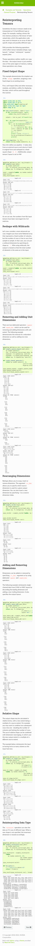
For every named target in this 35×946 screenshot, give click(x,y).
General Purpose (9, 12)
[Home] (3, 10)
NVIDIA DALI (18, 3)
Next (28, 927)
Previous (8, 927)
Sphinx (12, 940)
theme (22, 940)
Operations (27, 10)
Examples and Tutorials (13, 10)
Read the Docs (9, 942)
